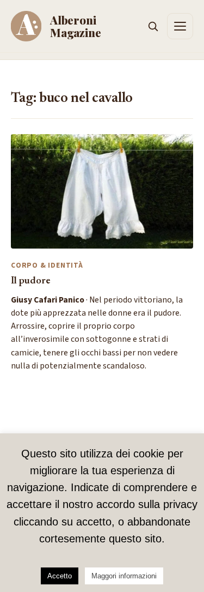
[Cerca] (153, 26)
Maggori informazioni (124, 576)
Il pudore (31, 281)
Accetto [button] (59, 576)
